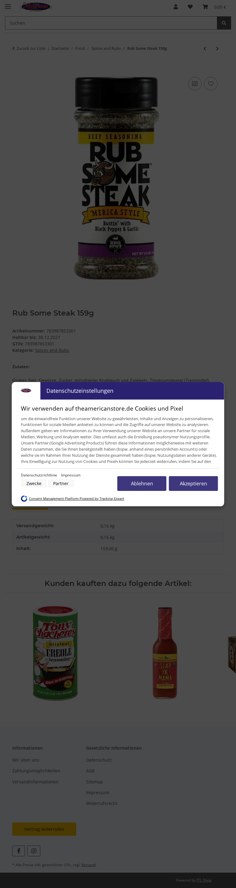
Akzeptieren (193, 483)
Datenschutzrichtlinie (39, 475)
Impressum (71, 475)
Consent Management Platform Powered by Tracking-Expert (76, 498)
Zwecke (33, 483)
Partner (61, 483)
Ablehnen (142, 483)
